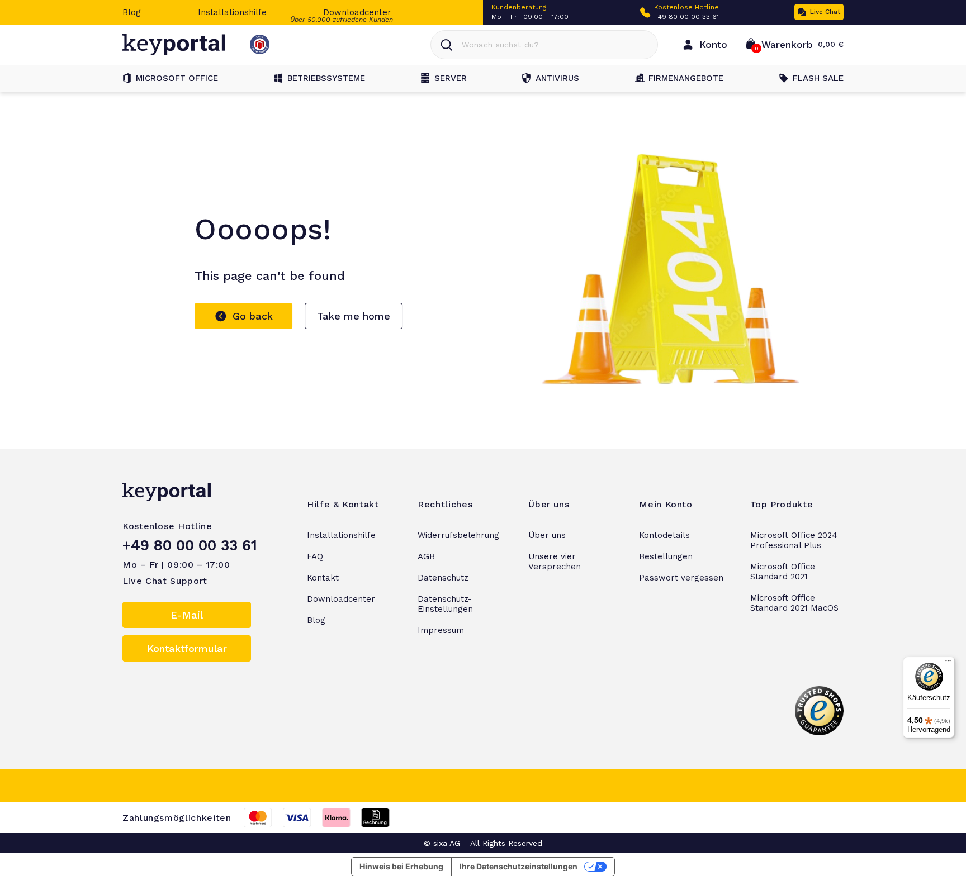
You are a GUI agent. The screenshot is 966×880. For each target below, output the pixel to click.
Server (450, 78)
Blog (131, 12)
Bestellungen (666, 556)
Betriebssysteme (326, 78)
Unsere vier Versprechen (554, 561)
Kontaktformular (187, 648)
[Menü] (948, 663)
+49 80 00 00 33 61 (686, 17)
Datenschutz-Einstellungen (445, 604)
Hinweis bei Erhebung (401, 866)
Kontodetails (664, 535)
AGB (426, 556)
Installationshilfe (232, 12)
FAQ (315, 556)
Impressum (441, 630)
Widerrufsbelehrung (458, 535)
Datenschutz (443, 578)
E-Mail (187, 615)
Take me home (353, 316)
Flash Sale (818, 78)
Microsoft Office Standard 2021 (782, 572)
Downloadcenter (357, 12)
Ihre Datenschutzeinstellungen (518, 866)
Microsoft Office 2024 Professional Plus (793, 540)
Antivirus (557, 78)
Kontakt (323, 578)
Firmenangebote (685, 78)
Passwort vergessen (681, 578)
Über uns (547, 535)
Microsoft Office (177, 78)
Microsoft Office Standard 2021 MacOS (794, 603)
